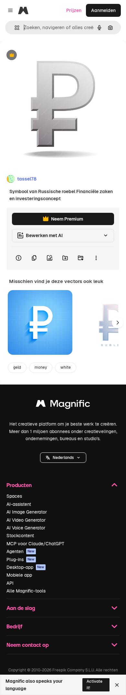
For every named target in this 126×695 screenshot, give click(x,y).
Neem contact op (27, 644)
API (10, 583)
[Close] (117, 685)
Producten (19, 485)
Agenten (20, 551)
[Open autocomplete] (14, 27)
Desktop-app (25, 567)
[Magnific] (63, 405)
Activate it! (94, 684)
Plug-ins (20, 559)
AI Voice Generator (25, 528)
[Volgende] (117, 322)
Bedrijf (14, 626)
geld (17, 367)
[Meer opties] (95, 258)
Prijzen (73, 10)
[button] (63, 457)
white (65, 367)
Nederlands (63, 457)
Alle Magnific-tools (26, 591)
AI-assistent (18, 504)
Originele (42, 55)
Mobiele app (19, 575)
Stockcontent (20, 535)
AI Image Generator (26, 512)
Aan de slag (20, 607)
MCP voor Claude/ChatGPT (35, 544)
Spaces (14, 496)
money (41, 367)
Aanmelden (103, 10)
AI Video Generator (26, 520)
